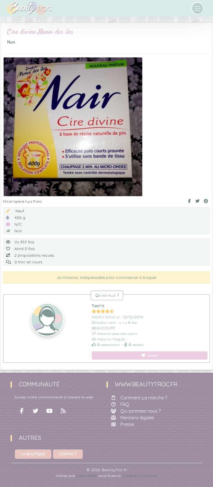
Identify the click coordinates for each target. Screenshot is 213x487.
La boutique (33, 453)
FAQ (124, 404)
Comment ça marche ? (143, 397)
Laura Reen (86, 475)
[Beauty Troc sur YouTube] (49, 411)
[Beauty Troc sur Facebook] (22, 411)
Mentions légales (137, 417)
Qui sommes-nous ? (140, 411)
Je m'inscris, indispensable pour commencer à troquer (106, 277)
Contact (68, 453)
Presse (127, 424)
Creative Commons (139, 475)
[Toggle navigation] (197, 8)
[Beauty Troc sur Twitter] (35, 411)
